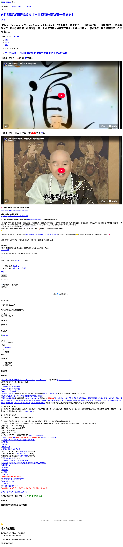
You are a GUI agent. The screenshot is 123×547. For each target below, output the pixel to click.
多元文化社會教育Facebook (11, 486)
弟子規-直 (10, 492)
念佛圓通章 (97, 400)
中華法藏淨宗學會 (8, 481)
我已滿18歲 (5, 543)
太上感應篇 (15, 400)
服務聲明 (79, 520)
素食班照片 (6, 460)
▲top (2, 271)
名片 (6, 45)
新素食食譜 (24, 460)
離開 (11, 543)
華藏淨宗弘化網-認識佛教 (11, 387)
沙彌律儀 (37, 400)
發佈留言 (4, 287)
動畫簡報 (5, 467)
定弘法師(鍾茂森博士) (38, 403)
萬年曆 (4, 444)
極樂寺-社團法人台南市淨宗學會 (13, 479)
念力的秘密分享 (113, 400)
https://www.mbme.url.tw (34, 219)
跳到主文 (4, 20)
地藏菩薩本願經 (45, 400)
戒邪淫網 (5, 442)
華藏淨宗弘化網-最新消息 (11, 391)
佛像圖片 (5, 472)
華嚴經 (76, 398)
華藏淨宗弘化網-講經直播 (11, 389)
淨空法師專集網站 (8, 398)
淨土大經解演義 (99, 398)
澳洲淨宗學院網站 (8, 393)
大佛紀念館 (6, 447)
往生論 (104, 400)
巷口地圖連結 (52, 437)
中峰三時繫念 (68, 398)
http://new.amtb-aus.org (50, 393)
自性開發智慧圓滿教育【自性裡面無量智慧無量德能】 (38, 15)
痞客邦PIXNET (23, 451)
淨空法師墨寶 (7, 474)
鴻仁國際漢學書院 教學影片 (34, 396)
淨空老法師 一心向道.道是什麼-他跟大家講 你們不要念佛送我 (36, 53)
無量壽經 (74, 400)
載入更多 (4, 275)
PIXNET (47, 520)
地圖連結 (44, 437)
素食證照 (5, 463)
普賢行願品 (89, 400)
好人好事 (5, 470)
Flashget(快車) (28, 411)
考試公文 (5, 483)
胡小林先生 (26, 403)
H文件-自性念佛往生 (20, 268)
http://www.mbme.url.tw (64, 380)
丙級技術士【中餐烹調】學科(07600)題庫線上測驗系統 (27, 463)
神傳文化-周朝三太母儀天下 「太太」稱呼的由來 (18, 440)
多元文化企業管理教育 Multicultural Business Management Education (24, 380)
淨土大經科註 (110, 398)
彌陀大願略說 (59, 398)
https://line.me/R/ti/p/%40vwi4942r (34, 234)
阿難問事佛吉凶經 (57, 400)
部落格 (7, 42)
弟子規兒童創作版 (21, 492)
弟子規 (3, 492)
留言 (21, 260)
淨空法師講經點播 (8, 458)
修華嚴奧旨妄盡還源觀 (86, 398)
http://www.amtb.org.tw (32, 398)
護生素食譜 (6, 465)
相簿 (6, 40)
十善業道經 (29, 400)
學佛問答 (22, 400)
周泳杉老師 (18, 403)
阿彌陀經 (68, 400)
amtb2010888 (5, 250)
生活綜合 (16, 36)
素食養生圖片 (15, 460)
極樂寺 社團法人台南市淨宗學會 (13, 396)
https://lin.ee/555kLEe (52, 234)
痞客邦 (17, 260)
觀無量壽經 (81, 400)
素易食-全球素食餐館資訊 (11, 449)
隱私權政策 (72, 520)
